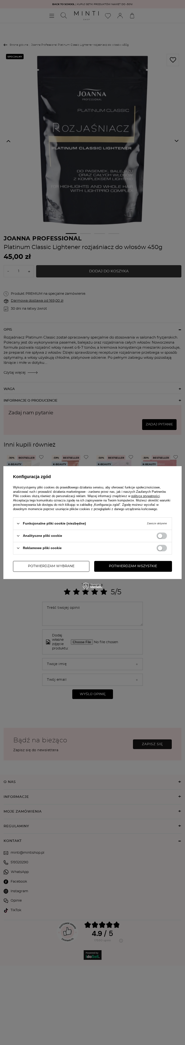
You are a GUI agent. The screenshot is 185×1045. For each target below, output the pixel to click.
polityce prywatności (145, 496)
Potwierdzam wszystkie (133, 566)
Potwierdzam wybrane (51, 566)
